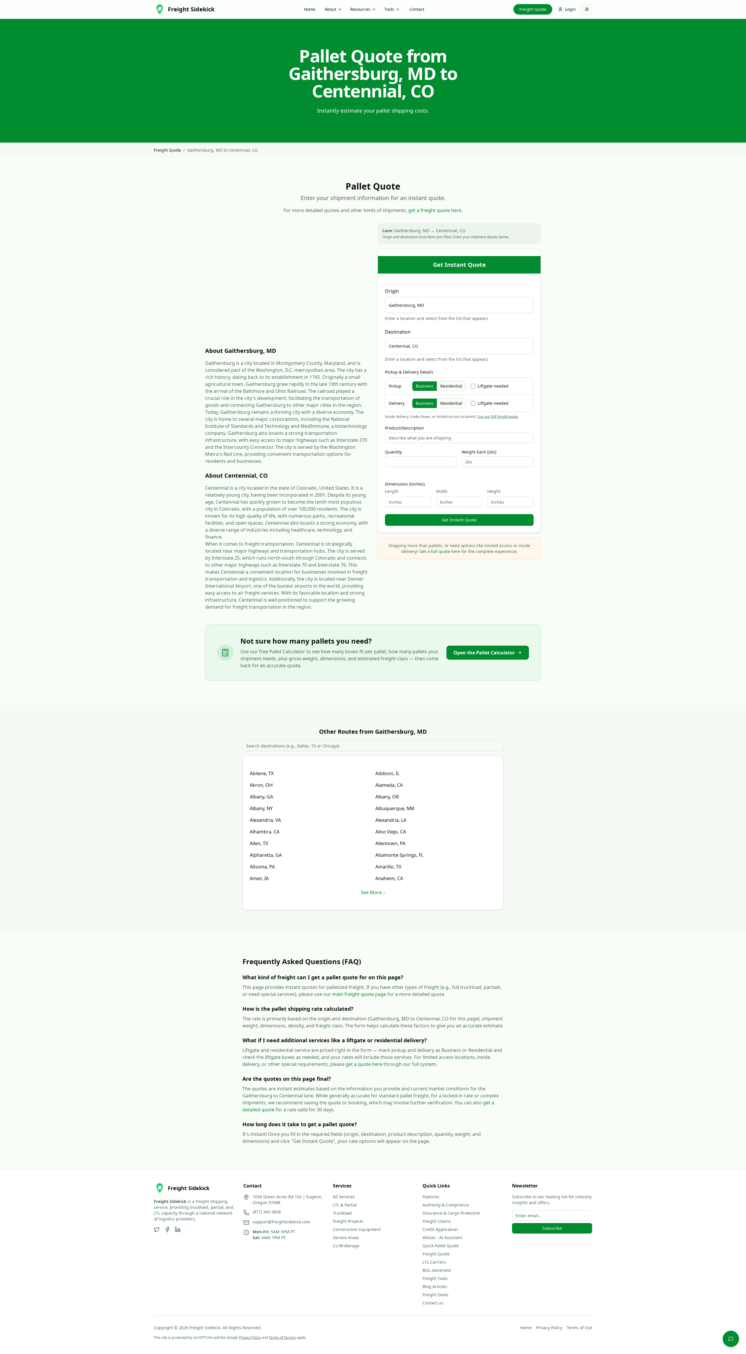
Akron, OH (261, 785)
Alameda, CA (389, 785)
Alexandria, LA (390, 820)
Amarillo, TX (388, 866)
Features (431, 1196)
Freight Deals (435, 1294)
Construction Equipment (357, 1229)
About (330, 9)
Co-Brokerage (346, 1245)
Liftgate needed (493, 386)
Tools (389, 9)
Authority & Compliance (446, 1205)
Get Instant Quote (459, 520)
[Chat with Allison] (731, 1339)
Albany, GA (261, 797)
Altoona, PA (262, 866)
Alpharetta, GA (266, 855)
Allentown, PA (390, 843)
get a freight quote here (434, 210)
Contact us (433, 1303)
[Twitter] (157, 1229)
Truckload (342, 1213)
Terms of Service (282, 1337)
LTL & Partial (345, 1205)
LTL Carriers (434, 1262)
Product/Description (404, 428)
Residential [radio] (451, 386)
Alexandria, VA (265, 820)
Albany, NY (261, 808)
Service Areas (346, 1237)
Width (442, 491)
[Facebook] (167, 1229)
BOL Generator (437, 1270)
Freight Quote (532, 9)
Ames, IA (259, 878)
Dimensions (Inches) (405, 484)
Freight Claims (437, 1221)
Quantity (393, 452)
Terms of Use (579, 1327)
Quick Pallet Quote (441, 1245)
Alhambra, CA (264, 831)
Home (309, 9)
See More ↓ (373, 892)
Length (392, 491)
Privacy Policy (549, 1327)
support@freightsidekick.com (281, 1222)
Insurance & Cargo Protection (451, 1213)
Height (493, 491)
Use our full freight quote (497, 416)
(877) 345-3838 (267, 1212)
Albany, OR (387, 797)
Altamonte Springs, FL (399, 855)
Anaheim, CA (389, 878)
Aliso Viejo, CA (390, 831)
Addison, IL (387, 773)
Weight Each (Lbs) (479, 452)
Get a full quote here (440, 551)
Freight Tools (435, 1278)
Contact (416, 9)
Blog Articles (435, 1286)
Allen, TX (259, 843)
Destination (398, 332)
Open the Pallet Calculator (484, 652)
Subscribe (552, 1228)
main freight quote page (359, 994)
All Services (344, 1196)
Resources (360, 9)
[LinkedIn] (178, 1229)
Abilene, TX (262, 773)
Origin (392, 291)
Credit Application (440, 1229)
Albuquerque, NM (394, 808)
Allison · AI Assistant (442, 1237)
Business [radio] (424, 386)
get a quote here (364, 1064)
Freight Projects (348, 1221)
